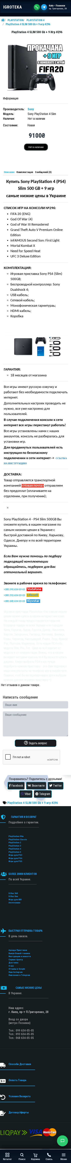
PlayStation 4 (15, 849)
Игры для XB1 (15, 899)
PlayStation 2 (15, 842)
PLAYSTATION (15, 20)
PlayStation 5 (15, 852)
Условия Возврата (19, 1096)
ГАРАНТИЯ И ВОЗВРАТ (24, 816)
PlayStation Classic (18, 839)
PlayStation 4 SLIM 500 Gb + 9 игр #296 (28, 24)
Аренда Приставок (18, 950)
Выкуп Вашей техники (19, 953)
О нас (11, 966)
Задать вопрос (37, 743)
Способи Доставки (20, 1064)
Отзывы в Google (17, 969)
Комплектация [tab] (24, 172)
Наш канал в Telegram (19, 975)
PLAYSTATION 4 (35, 20)
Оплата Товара (17, 1080)
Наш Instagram (16, 972)
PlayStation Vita (16, 836)
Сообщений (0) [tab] (43, 172)
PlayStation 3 (15, 846)
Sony (31, 109)
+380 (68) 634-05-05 (14, 601)
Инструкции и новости (20, 956)
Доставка (13, 962)
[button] (62, 1140)
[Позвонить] (37, 7)
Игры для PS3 (15, 855)
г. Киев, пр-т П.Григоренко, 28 (28, 1012)
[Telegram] (44, 7)
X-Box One (13, 896)
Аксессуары (14, 902)
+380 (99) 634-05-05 (14, 589)
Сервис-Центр (16, 959)
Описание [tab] (9, 172)
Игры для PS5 (15, 861)
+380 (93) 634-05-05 (14, 595)
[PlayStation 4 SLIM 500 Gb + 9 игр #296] (35, 65)
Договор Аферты (19, 1112)
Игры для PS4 (15, 858)
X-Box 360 (13, 893)
